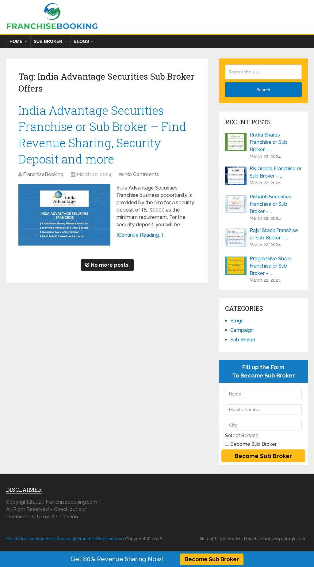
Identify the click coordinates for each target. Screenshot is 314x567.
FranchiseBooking (43, 174)
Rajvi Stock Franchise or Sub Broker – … (274, 234)
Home (16, 41)
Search (263, 89)
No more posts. (110, 265)
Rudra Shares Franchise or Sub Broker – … (268, 142)
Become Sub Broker (212, 559)
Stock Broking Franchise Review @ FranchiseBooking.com (65, 538)
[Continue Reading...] (140, 235)
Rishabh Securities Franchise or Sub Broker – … (270, 204)
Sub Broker (48, 41)
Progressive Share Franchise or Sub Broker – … (270, 266)
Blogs (81, 41)
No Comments (142, 174)
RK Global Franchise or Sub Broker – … (275, 172)
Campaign (242, 330)
